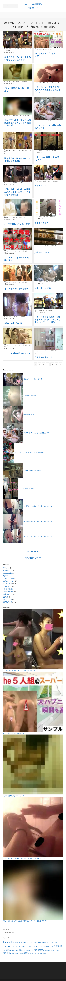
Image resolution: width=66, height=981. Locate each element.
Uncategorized (8, 573)
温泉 (49, 950)
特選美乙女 (57, 950)
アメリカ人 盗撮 (8, 578)
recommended (45, 942)
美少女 (21, 953)
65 (56, 364)
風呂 (41, 953)
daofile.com (33, 558)
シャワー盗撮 (16, 48)
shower (7, 946)
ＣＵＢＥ (49, 953)
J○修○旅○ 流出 (42, 252)
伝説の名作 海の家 (13, 323)
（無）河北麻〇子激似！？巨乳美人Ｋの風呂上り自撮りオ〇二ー (48, 90)
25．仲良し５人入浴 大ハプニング (14, 733)
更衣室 (21, 183)
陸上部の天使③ (42, 223)
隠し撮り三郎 (31, 953)
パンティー (38, 946)
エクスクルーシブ (9, 581)
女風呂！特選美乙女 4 (44, 357)
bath (5, 941)
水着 (36, 950)
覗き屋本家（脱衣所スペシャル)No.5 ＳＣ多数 (17, 159)
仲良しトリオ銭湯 (43, 288)
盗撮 (4, 953)
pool (39, 942)
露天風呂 (37, 953)
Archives (6, 929)
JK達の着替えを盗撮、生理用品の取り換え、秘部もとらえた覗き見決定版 (17, 192)
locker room (15, 941)
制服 (4, 950)
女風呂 (16, 950)
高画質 (44, 953)
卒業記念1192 (10, 950)
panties (31, 942)
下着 (52, 946)
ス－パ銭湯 (28, 946)
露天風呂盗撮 (7, 602)
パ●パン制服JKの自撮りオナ (17, 223)
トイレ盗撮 (45, 216)
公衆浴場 (58, 946)
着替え (9, 953)
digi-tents (8, 48)
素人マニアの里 (15, 953)
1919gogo (6, 568)
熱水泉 (52, 950)
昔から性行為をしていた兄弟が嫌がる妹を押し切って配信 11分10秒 (17, 123)
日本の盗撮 (24, 81)
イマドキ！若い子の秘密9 (16, 288)
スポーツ (23, 946)
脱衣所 (26, 953)
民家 (32, 950)
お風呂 (14, 946)
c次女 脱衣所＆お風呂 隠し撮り (14, 796)
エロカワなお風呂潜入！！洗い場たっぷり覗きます (17, 58)
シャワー (18, 946)
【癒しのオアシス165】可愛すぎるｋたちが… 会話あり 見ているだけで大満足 (49, 319)
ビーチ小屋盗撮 (8, 589)
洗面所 (41, 950)
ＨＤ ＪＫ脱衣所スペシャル (17, 353)
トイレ (33, 946)
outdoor (24, 942)
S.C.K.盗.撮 (51, 942)
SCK (56, 942)
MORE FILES (33, 551)
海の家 (46, 950)
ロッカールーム (24, 48)
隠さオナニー (22, 217)
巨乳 (20, 950)
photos (35, 942)
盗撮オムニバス (42, 185)
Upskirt (45, 310)
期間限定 (28, 950)
